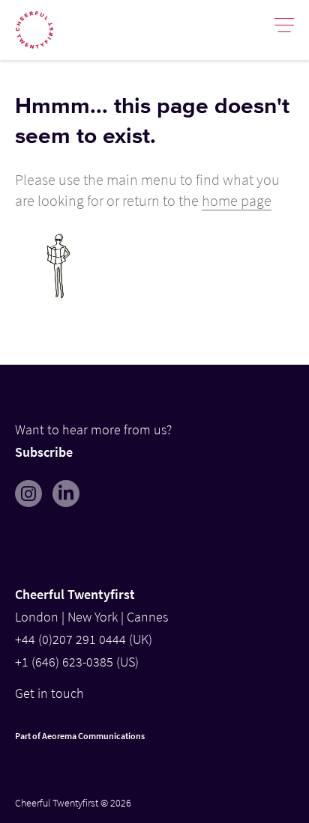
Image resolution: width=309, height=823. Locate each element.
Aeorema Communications (93, 735)
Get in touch (49, 693)
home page (237, 200)
